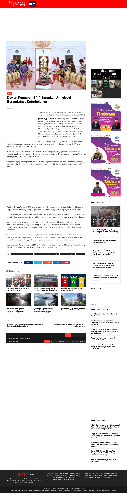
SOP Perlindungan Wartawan (79, 490)
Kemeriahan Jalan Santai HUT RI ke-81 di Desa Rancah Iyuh (17, 289)
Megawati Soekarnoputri (53, 254)
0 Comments (28, 108)
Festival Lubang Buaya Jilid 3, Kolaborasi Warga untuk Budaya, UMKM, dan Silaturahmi (105, 347)
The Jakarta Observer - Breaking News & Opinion (70, 488)
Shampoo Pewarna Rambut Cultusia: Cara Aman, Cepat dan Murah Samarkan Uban (105, 444)
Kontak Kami (24, 490)
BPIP (9, 93)
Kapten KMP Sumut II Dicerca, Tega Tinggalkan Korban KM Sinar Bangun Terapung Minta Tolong (104, 453)
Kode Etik (91, 490)
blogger (82, 335)
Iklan (30, 490)
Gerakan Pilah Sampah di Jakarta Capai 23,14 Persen (72, 289)
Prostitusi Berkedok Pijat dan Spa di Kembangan (103, 460)
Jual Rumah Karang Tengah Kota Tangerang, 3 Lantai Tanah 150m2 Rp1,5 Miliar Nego (105, 322)
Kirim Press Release (100, 490)
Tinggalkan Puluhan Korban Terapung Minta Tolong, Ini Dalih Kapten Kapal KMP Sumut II (105, 435)
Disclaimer (36, 490)
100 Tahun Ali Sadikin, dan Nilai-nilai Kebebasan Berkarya (104, 315)
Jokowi (43, 254)
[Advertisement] (63, 23)
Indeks (17, 254)
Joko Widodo (37, 254)
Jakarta (22, 254)
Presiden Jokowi (71, 254)
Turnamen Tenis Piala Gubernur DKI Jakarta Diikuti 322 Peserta (103, 339)
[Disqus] (46, 367)
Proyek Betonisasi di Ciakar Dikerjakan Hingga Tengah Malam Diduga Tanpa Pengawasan (17, 310)
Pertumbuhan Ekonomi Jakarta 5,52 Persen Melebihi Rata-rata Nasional (73, 309)
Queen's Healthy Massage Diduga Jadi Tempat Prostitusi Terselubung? (45, 289)
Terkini (82, 254)
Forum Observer (45, 490)
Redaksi (17, 490)
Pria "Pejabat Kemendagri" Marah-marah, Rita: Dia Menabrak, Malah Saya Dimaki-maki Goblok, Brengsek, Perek (105, 427)
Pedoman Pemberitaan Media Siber (60, 490)
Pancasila (63, 254)
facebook (75, 335)
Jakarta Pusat (29, 254)
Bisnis (109, 490)
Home (12, 490)
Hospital (114, 490)
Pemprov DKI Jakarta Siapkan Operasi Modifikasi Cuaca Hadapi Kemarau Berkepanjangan (44, 310)
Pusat (77, 254)
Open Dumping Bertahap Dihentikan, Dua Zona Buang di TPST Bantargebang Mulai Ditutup (104, 331)
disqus (68, 335)
